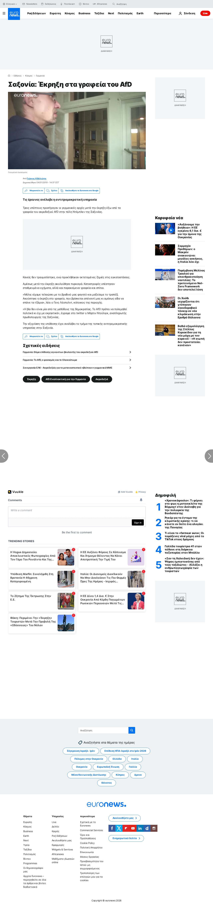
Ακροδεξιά (102, 379)
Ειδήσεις (17, 76)
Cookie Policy (87, 842)
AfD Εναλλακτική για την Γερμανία (66, 379)
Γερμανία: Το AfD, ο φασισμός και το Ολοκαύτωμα (50, 359)
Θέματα (27, 816)
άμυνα (138, 774)
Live (205, 13)
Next (111, 13)
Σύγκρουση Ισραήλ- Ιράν (81, 750)
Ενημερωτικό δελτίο (125, 838)
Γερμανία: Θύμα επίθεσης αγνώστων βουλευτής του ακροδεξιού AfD (60, 352)
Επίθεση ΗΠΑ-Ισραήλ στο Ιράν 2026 (125, 750)
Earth (140, 13)
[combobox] (130, 4)
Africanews (58, 854)
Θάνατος (106, 782)
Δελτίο (55, 826)
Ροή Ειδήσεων (36, 13)
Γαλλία (133, 766)
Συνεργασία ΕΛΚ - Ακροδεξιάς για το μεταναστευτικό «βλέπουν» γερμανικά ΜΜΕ (67, 367)
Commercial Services (91, 830)
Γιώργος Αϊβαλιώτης (36, 178)
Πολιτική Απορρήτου (91, 847)
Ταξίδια (99, 13)
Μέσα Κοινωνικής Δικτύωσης (88, 774)
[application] (77, 130)
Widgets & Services (62, 849)
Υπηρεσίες (58, 816)
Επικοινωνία (87, 852)
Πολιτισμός (125, 13)
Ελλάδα (117, 758)
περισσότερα (87, 816)
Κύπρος (120, 774)
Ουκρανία (81, 766)
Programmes (30, 863)
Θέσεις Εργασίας (89, 856)
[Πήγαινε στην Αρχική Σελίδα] (14, 14)
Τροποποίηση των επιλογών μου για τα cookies (91, 877)
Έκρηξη (31, 379)
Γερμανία (40, 76)
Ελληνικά (10, 4)
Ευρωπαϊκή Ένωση (108, 766)
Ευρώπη (55, 13)
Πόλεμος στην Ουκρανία (88, 758)
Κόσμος (70, 13)
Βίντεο (27, 858)
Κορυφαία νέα (169, 217)
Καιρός (55, 831)
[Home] (9, 75)
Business (84, 13)
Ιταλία (135, 758)
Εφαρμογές (58, 844)
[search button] (113, 4)
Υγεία (26, 844)
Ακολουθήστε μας (62, 840)
